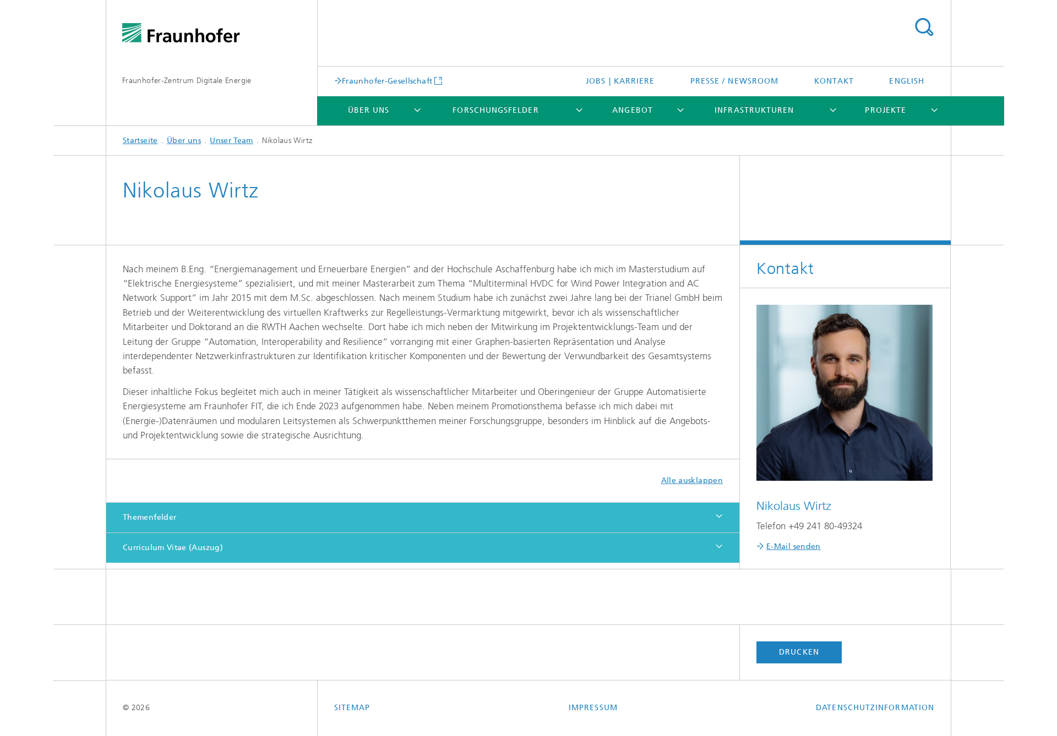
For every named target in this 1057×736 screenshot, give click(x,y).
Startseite (140, 140)
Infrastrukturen (754, 110)
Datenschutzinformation (875, 707)
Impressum (593, 707)
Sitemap (352, 707)
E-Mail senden (793, 546)
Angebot (632, 110)
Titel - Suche (923, 28)
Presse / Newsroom (734, 81)
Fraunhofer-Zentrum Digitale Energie (187, 80)
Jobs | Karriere (620, 81)
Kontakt (834, 81)
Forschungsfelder (495, 110)
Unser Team (231, 140)
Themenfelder (149, 517)
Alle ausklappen (692, 480)
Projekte (885, 110)
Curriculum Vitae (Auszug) (173, 547)
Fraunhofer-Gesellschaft (387, 80)
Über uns (369, 110)
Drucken (799, 652)
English (906, 81)
